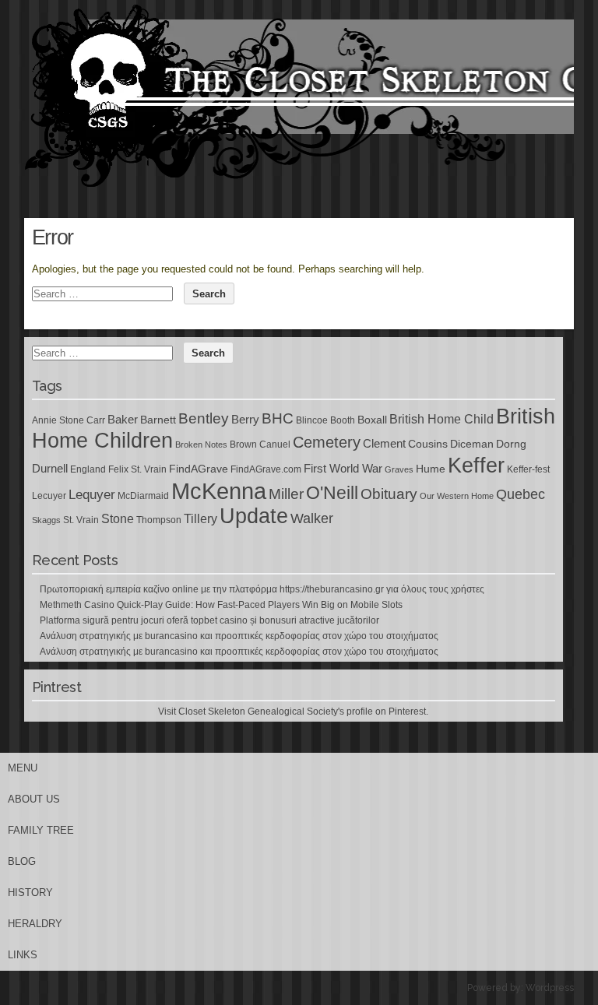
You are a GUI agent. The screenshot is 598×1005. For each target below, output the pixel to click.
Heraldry (35, 923)
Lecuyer (49, 495)
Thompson (158, 520)
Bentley (203, 418)
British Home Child (441, 419)
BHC (278, 418)
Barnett (158, 419)
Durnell (50, 468)
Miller (286, 494)
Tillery (200, 518)
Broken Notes (201, 444)
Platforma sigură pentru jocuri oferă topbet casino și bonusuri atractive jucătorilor (209, 620)
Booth (342, 420)
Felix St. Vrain (137, 469)
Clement (384, 443)
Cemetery (327, 442)
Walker (311, 518)
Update (254, 516)
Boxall (372, 419)
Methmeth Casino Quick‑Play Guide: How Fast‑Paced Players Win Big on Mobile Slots (221, 604)
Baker (122, 419)
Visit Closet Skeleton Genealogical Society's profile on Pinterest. (293, 711)
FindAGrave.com (265, 469)
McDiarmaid (143, 495)
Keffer (476, 465)
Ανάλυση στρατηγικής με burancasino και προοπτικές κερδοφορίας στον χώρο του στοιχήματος (239, 636)
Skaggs (46, 520)
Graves (399, 469)
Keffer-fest (528, 469)
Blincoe (312, 420)
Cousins (428, 443)
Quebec (520, 494)
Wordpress (550, 987)
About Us (34, 799)
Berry (245, 419)
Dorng (511, 443)
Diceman (472, 443)
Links (22, 955)
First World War (343, 468)
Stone (117, 518)
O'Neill (332, 493)
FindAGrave (198, 468)
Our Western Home (457, 496)
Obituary (389, 493)
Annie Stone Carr (68, 420)
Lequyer (92, 494)
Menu (22, 768)
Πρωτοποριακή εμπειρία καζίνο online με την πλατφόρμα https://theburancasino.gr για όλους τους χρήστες (262, 589)
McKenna (218, 491)
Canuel (274, 444)
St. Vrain (81, 520)
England (88, 469)
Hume (430, 468)
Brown (243, 444)
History (30, 892)
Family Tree (41, 830)
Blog (22, 861)
